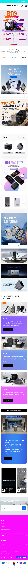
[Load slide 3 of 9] (10, 96)
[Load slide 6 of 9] (16, 96)
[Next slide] (26, 95)
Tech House (12, 567)
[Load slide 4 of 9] (12, 96)
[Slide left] (19, 137)
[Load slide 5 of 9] (14, 96)
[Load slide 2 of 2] (15, 245)
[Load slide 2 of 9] (8, 96)
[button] (2, 5)
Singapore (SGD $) (20, 1)
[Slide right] (23, 137)
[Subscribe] (24, 508)
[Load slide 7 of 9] (18, 96)
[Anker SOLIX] (8, 147)
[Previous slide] (2, 95)
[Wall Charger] (20, 147)
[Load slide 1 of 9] (5, 96)
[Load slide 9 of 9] (23, 96)
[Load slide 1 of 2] (13, 245)
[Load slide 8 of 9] (20, 96)
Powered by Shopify (17, 567)
